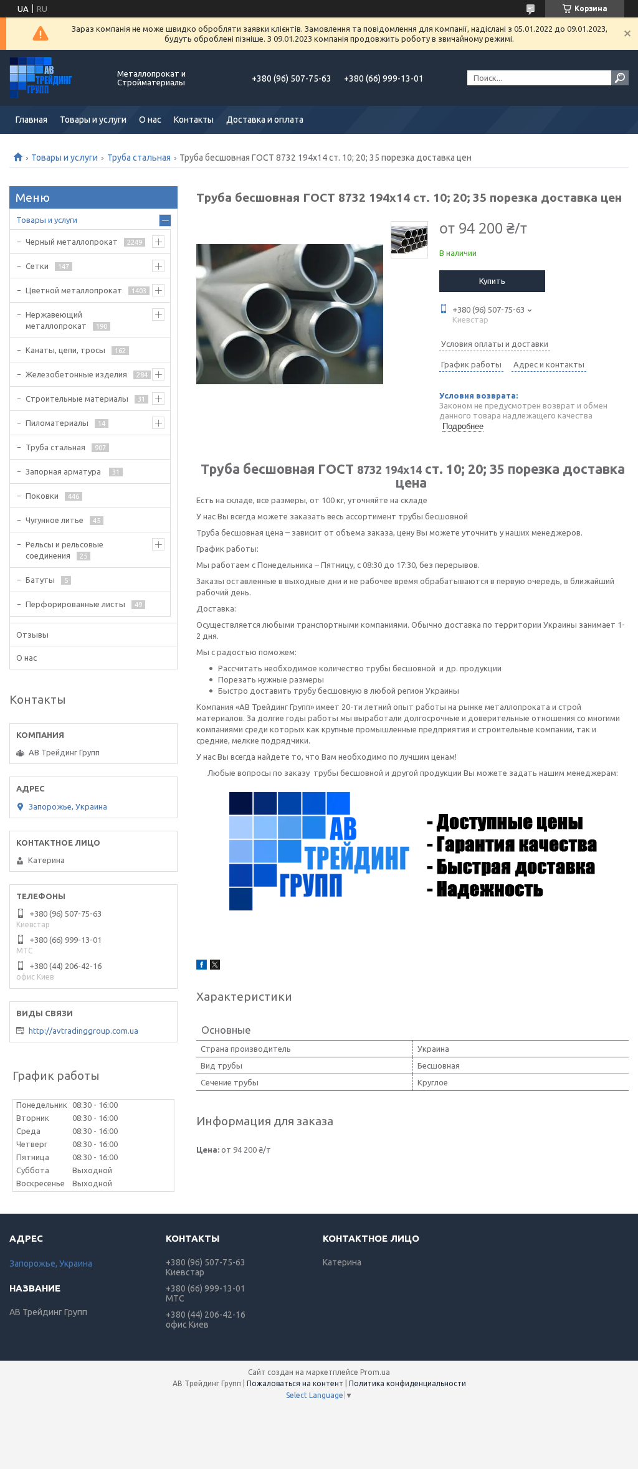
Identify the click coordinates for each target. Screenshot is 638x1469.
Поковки (42, 495)
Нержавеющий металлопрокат (56, 320)
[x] (215, 966)
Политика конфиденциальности (407, 1383)
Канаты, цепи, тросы (65, 350)
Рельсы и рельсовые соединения (64, 550)
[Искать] (620, 77)
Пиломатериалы (57, 422)
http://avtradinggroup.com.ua (83, 1030)
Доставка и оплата (264, 120)
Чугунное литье (54, 520)
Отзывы (32, 634)
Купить (492, 280)
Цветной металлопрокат (74, 290)
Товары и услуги (93, 120)
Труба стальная (139, 158)
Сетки (37, 266)
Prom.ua (375, 1372)
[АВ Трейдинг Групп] (56, 78)
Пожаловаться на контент (295, 1383)
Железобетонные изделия (76, 374)
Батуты (40, 579)
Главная (31, 120)
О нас (150, 120)
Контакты (194, 120)
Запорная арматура (64, 471)
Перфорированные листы (75, 604)
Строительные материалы (77, 398)
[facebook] (201, 966)
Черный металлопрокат (72, 241)
